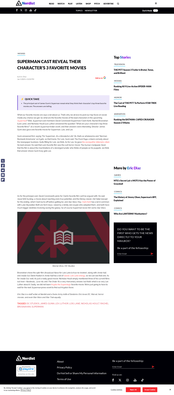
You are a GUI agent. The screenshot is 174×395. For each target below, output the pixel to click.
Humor (118, 97)
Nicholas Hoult (90, 303)
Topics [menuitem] (79, 10)
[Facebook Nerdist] (17, 10)
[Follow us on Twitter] (119, 381)
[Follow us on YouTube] (135, 381)
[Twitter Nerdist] (21, 10)
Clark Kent (86, 202)
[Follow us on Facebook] (113, 381)
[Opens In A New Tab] (26, 368)
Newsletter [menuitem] (91, 10)
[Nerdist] (25, 4)
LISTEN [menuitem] (79, 3)
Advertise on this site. (26, 374)
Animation (119, 114)
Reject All (133, 390)
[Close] (170, 389)
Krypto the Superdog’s (61, 285)
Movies (21, 53)
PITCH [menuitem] (97, 3)
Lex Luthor (61, 303)
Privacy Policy (64, 367)
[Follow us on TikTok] (142, 381)
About (60, 361)
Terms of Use (64, 379)
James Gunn (47, 303)
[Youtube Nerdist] (30, 10)
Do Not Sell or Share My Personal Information (81, 373)
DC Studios (33, 303)
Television (119, 64)
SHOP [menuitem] (88, 3)
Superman (22, 121)
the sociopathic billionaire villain (95, 142)
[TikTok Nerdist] (35, 10)
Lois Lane (74, 303)
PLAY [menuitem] (70, 3)
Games (117, 175)
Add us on (98, 78)
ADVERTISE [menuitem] (108, 3)
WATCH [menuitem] (61, 3)
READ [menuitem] (51, 3)
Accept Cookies (150, 390)
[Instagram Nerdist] (26, 10)
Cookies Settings (116, 390)
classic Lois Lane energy (74, 276)
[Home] (25, 360)
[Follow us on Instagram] (127, 381)
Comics (118, 191)
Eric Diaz (22, 77)
